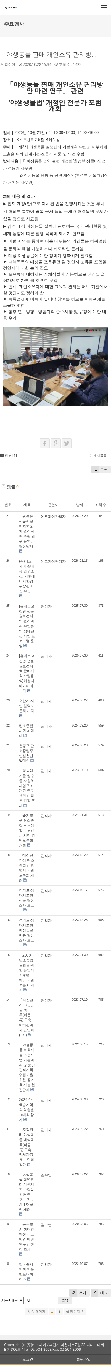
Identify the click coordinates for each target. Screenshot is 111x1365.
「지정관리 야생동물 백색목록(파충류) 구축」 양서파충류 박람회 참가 (27, 1147)
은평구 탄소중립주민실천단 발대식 (26, 753)
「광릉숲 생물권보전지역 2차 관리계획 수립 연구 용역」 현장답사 (27, 531)
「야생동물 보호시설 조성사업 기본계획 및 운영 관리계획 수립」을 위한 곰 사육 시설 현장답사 (27, 1067)
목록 (103, 469)
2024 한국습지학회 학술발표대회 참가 (26, 1109)
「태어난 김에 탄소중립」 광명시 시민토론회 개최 (26, 868)
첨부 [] (10, 455)
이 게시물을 (98, 455)
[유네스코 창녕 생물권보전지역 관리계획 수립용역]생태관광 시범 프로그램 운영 (27, 626)
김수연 (9, 64)
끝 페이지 (73, 1311)
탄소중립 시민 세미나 (26, 730)
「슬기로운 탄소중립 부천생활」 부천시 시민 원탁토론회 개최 (27, 830)
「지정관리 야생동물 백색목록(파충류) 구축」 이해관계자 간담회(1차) (27, 1017)
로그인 (27, 1359)
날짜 (79, 504)
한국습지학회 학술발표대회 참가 (26, 1271)
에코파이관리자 (53, 516)
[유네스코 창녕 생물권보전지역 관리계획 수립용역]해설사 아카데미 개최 (26, 673)
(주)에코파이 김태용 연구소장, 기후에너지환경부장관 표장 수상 (27, 575)
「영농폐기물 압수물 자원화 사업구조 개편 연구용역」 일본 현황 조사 (27, 788)
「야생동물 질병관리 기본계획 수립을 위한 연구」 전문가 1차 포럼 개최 (26, 1192)
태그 (103, 1292)
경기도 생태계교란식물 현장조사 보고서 (26, 900)
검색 (64, 1299)
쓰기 (82, 1292)
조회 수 (101, 504)
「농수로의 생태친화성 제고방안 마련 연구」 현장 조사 (26, 1237)
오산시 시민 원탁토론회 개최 (26, 705)
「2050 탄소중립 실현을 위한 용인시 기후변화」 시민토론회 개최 (26, 973)
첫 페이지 (37, 1311)
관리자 (46, 606)
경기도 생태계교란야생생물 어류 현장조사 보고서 (26, 933)
